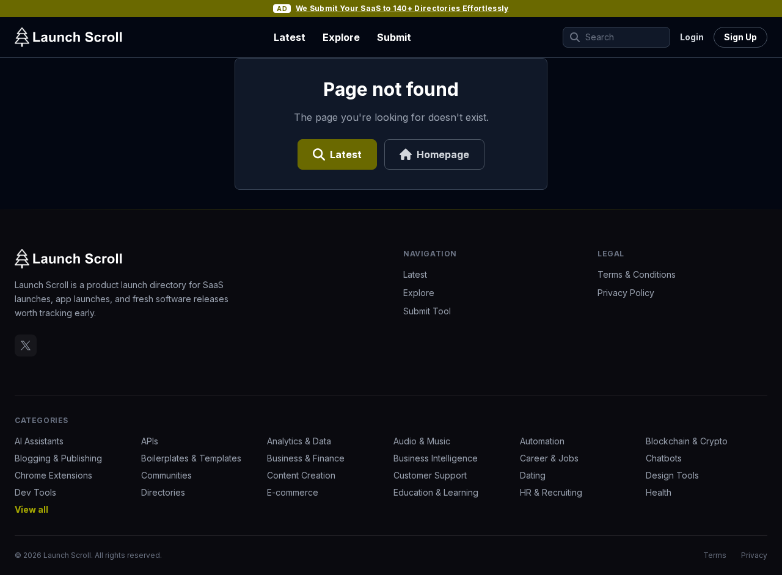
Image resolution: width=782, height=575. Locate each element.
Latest (289, 37)
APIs (149, 441)
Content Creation (301, 475)
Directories (163, 492)
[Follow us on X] (26, 345)
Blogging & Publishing (58, 458)
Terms (714, 555)
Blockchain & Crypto (687, 441)
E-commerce (292, 492)
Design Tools (672, 475)
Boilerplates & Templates (191, 458)
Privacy (754, 555)
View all (31, 509)
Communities (166, 475)
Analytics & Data (299, 441)
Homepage (443, 154)
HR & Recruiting (551, 492)
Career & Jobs (549, 458)
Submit (394, 37)
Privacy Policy (625, 293)
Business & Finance (306, 458)
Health (658, 492)
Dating (533, 475)
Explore (341, 37)
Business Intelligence (435, 458)
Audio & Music (421, 441)
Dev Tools (35, 492)
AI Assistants (39, 441)
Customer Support (430, 475)
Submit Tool (427, 311)
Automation (542, 441)
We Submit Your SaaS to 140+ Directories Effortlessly (402, 8)
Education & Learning (435, 492)
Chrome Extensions (53, 475)
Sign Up (740, 37)
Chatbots (664, 458)
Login (692, 37)
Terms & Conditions (636, 274)
